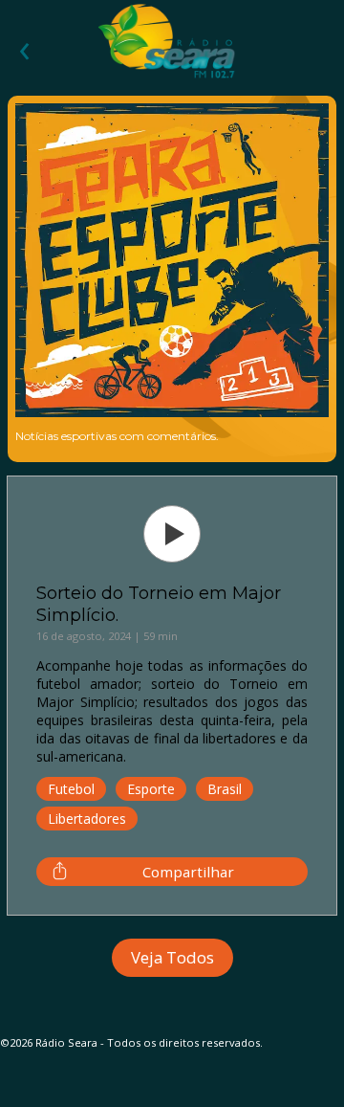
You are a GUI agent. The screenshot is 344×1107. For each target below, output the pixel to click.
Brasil (224, 789)
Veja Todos (172, 957)
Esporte (151, 789)
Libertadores (87, 818)
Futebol (71, 789)
